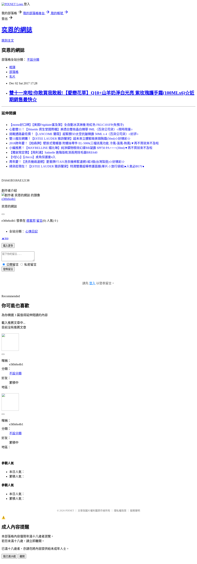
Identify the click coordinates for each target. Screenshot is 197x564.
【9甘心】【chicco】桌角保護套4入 (32, 157)
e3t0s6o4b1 (9, 199)
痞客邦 (31, 220)
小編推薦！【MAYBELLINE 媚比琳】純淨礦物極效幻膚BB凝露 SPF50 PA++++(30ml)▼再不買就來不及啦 (80, 147)
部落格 (13, 72)
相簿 (12, 67)
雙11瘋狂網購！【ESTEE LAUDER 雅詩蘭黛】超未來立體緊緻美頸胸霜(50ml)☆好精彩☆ (69, 138)
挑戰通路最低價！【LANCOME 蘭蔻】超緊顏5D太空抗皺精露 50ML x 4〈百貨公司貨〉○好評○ (74, 134)
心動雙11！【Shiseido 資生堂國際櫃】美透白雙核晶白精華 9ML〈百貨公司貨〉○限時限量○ (71, 129)
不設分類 (33, 59)
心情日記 (31, 231)
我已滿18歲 (9, 556)
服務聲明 (135, 510)
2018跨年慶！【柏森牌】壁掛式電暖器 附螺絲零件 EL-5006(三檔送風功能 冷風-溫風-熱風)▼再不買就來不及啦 (84, 143)
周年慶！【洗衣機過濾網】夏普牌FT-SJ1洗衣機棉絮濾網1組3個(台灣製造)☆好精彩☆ (67, 161)
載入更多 (8, 245)
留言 (39, 220)
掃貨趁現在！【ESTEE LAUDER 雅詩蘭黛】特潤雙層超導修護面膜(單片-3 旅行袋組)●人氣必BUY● (76, 166)
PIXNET (69, 510)
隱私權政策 (120, 510)
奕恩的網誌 (17, 29)
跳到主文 (8, 40)
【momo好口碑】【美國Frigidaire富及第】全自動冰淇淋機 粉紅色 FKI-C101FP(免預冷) (66, 124)
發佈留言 (8, 269)
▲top (5, 238)
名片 (12, 76)
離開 (22, 556)
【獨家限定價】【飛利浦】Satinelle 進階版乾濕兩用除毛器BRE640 (53, 152)
